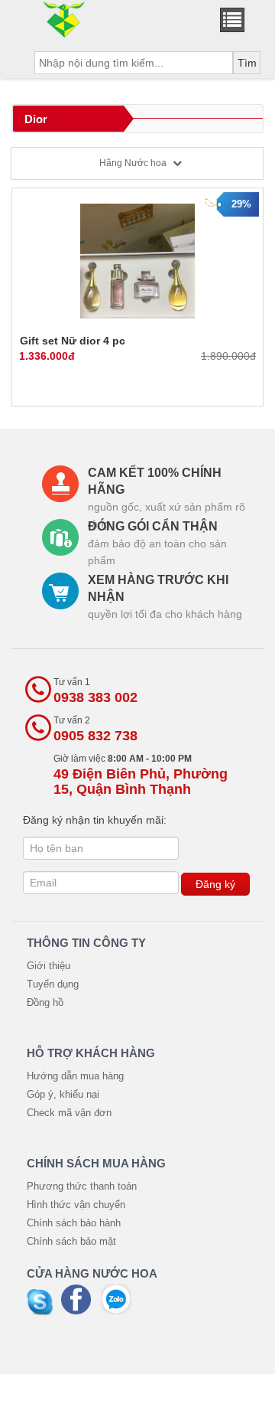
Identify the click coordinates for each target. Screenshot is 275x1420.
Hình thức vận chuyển (76, 1204)
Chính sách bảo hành (74, 1223)
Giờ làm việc (140, 775)
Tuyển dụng (53, 984)
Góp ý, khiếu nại (63, 1094)
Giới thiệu (48, 965)
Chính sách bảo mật (71, 1241)
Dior (35, 119)
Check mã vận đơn (69, 1112)
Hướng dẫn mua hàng (75, 1076)
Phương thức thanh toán (82, 1186)
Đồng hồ (45, 1002)
